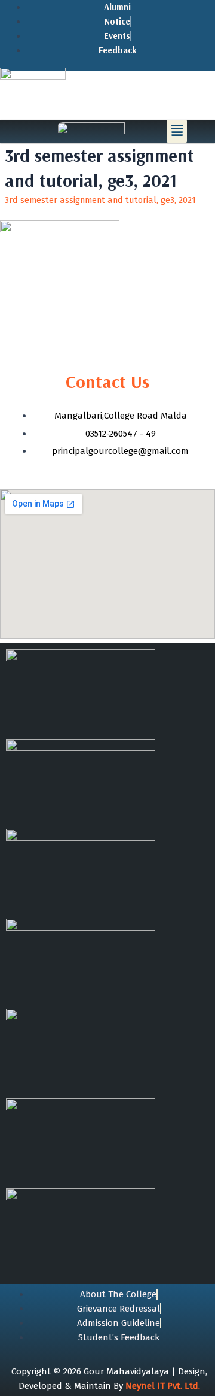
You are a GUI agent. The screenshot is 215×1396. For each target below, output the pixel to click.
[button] (177, 131)
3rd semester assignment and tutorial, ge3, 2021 (100, 200)
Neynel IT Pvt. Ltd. (162, 1385)
